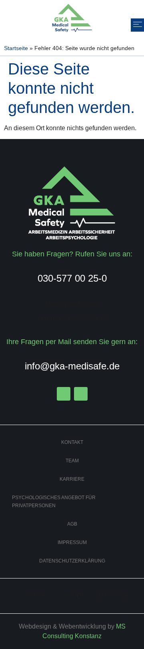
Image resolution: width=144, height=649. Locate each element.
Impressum (72, 542)
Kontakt (72, 442)
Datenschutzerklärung (72, 561)
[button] (137, 25)
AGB (72, 524)
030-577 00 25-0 (72, 278)
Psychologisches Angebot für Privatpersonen (54, 501)
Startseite (16, 48)
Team (72, 461)
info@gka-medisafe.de (72, 366)
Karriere (72, 479)
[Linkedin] (81, 394)
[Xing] (63, 394)
